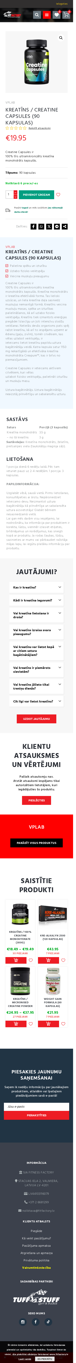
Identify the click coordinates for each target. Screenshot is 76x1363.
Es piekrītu (45, 1359)
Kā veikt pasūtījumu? (36, 1238)
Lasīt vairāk (25, 1359)
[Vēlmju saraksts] (56, 15)
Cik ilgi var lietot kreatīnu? (33, 701)
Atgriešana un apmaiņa (36, 1253)
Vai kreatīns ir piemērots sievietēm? (31, 669)
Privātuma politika (36, 1260)
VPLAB (10, 102)
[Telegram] (57, 227)
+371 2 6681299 (38, 1202)
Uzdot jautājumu (36, 718)
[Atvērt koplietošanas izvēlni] (65, 227)
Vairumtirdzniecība (36, 1267)
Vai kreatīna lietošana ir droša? (31, 615)
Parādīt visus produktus (36, 842)
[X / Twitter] (49, 227)
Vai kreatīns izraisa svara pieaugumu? (32, 632)
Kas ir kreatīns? (24, 587)
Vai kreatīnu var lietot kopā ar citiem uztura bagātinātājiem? (33, 650)
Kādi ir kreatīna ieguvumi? (32, 600)
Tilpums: (11, 172)
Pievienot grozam (36, 194)
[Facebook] (33, 227)
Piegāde (36, 1231)
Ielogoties (62, 4)
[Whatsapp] (41, 227)
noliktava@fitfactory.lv (38, 1210)
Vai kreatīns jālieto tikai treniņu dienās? (31, 686)
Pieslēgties (36, 800)
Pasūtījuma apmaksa (36, 1245)
